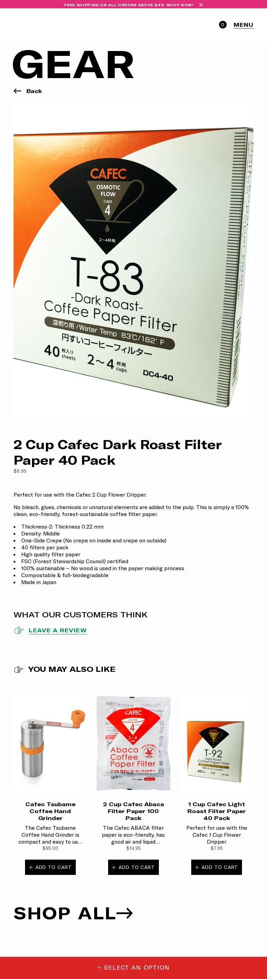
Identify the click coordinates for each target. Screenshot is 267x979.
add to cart (53, 867)
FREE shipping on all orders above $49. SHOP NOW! (128, 5)
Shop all (65, 913)
